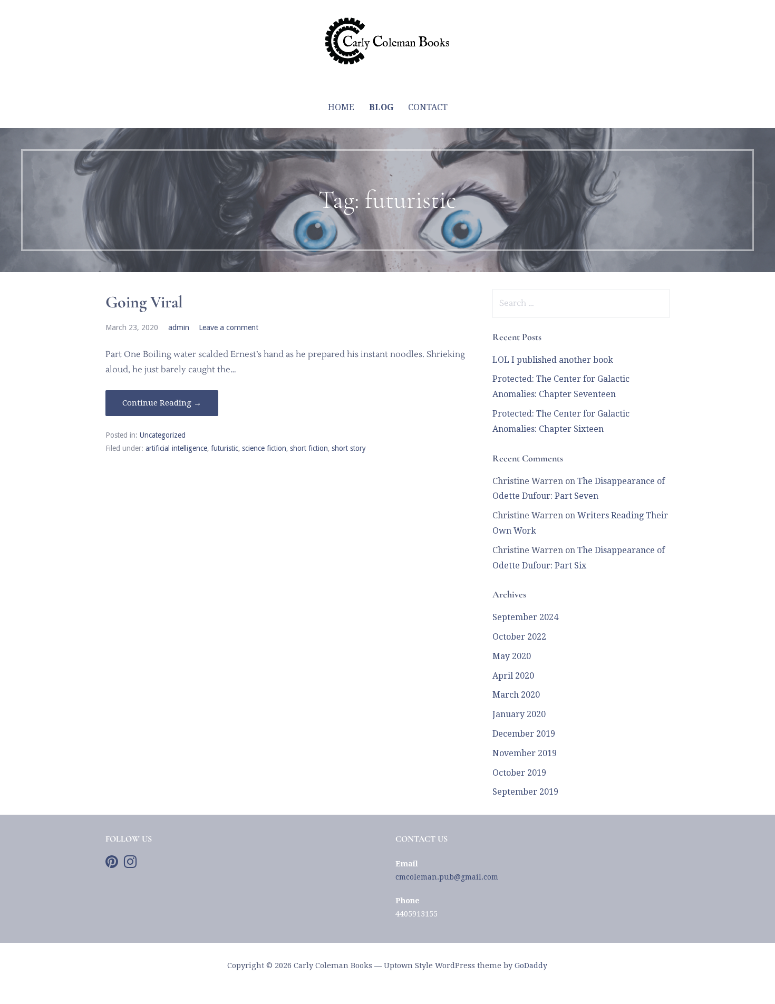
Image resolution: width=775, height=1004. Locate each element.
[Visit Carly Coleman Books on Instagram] (130, 864)
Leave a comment (228, 327)
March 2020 (516, 695)
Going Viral (144, 302)
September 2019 (525, 792)
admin (178, 327)
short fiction (309, 448)
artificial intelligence (176, 448)
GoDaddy (531, 965)
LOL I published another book (552, 360)
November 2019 (524, 753)
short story (349, 448)
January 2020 (519, 714)
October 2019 (519, 773)
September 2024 (525, 617)
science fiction (264, 448)
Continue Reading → (161, 403)
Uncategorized (163, 435)
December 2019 (523, 734)
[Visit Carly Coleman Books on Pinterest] (111, 864)
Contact (428, 107)
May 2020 (511, 656)
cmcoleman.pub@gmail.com (446, 877)
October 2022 (519, 637)
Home (341, 107)
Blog (381, 107)
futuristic (224, 448)
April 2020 (513, 676)
